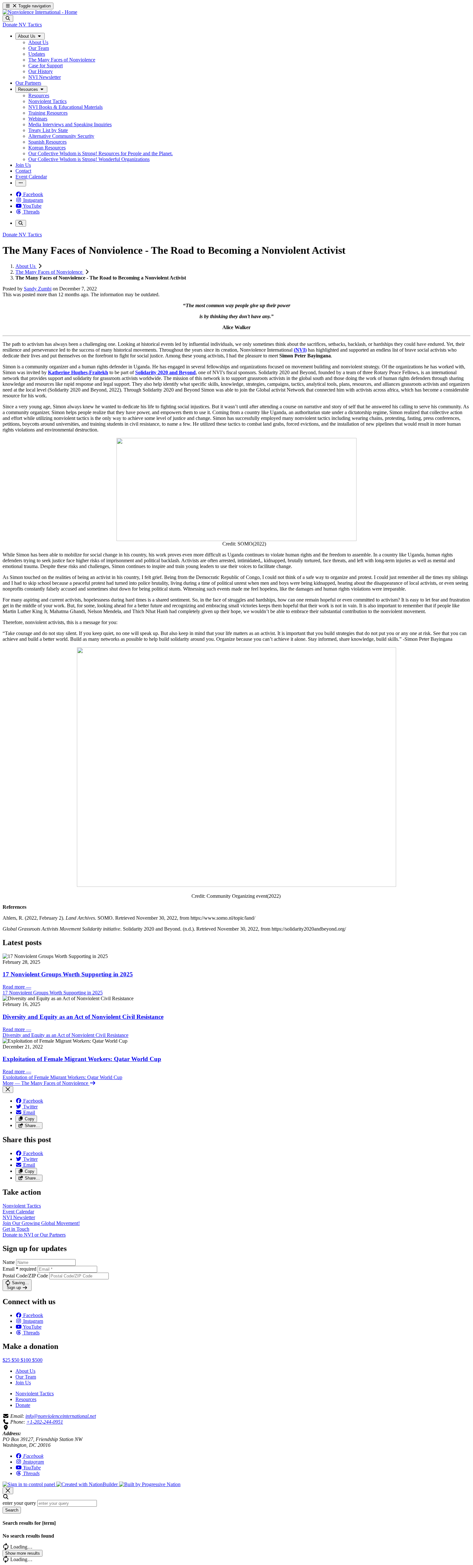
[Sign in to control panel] (29, 1484)
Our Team (25, 1377)
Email (19, 1269)
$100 (26, 1360)
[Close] (8, 1089)
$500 (37, 1360)
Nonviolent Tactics (34, 1393)
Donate (22, 1405)
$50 (16, 1360)
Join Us (23, 1382)
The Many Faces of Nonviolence (49, 272)
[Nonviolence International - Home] (40, 12)
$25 (7, 1360)
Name (9, 1262)
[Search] (8, 18)
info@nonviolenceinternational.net (60, 1416)
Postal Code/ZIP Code (25, 1275)
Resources (25, 1399)
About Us (26, 266)
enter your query (19, 1503)
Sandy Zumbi (37, 288)
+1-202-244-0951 (44, 1422)
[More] (20, 183)
